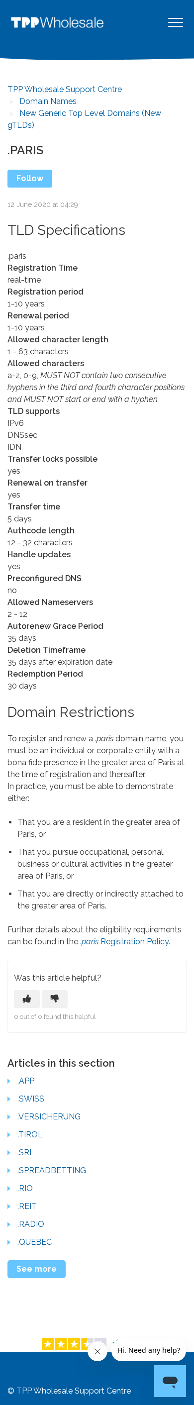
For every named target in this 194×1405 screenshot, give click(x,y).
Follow (29, 178)
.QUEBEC (34, 1242)
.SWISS (30, 1099)
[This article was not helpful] (55, 999)
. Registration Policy (124, 941)
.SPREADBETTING (51, 1170)
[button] (175, 22)
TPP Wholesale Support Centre (64, 89)
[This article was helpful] (27, 999)
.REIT (27, 1206)
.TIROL (30, 1134)
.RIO (25, 1188)
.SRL (25, 1152)
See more (36, 1269)
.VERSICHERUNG (49, 1116)
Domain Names (48, 101)
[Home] (57, 22)
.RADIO (30, 1224)
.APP (25, 1081)
